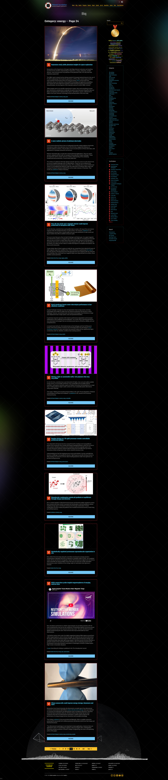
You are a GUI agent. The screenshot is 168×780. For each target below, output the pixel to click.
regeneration (112, 59)
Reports (89, 5)
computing (111, 113)
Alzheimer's (115, 40)
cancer (113, 47)
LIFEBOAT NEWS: (78, 763)
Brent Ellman (114, 209)
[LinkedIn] (117, 775)
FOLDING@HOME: (95, 767)
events (110, 141)
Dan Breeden (114, 173)
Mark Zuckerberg (113, 83)
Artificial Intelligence (113, 42)
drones (110, 127)
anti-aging (119, 40)
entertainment (112, 137)
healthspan (117, 50)
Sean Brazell (114, 206)
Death (121, 47)
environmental (112, 139)
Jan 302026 (49, 498)
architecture (111, 88)
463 (83, 749)
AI (112, 40)
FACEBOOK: (60, 763)
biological (111, 99)
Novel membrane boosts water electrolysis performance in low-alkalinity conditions (71, 305)
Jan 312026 (49, 305)
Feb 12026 (49, 224)
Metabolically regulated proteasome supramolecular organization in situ (73, 552)
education (111, 129)
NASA (118, 56)
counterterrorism (113, 116)
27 (79, 749)
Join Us (101, 5)
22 (65, 749)
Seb (112, 211)
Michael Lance (114, 213)
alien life (111, 86)
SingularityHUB (112, 240)
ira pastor (111, 54)
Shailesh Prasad (115, 174)
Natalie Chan (114, 204)
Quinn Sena (113, 171)
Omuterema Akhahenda (113, 189)
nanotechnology (69, 734)
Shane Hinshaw (114, 200)
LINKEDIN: (93, 763)
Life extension (118, 54)
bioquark (113, 44)
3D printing (111, 72)
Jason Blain (113, 215)
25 (74, 749)
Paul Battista (52, 512)
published (55, 169)
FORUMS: (93, 769)
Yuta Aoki (113, 195)
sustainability (68, 398)
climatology (111, 110)
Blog (77, 5)
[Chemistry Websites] (115, 31)
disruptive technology (114, 124)
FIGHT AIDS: (61, 767)
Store (115, 5)
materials (63, 334)
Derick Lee (113, 197)
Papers (93, 5)
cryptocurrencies (113, 118)
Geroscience (112, 232)
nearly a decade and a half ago (75, 710)
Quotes (111, 5)
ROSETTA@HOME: (62, 769)
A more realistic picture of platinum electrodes (66, 141)
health (112, 51)
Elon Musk (111, 79)
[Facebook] (112, 775)
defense (111, 122)
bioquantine (118, 42)
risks (118, 59)
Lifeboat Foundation (53, 775)
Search (121, 23)
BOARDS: (109, 765)
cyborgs (111, 121)
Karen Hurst (113, 182)
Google (109, 50)
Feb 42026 (49, 65)
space (67, 97)
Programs (85, 5)
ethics (110, 140)
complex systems (113, 111)
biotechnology (112, 45)
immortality (114, 52)
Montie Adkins (114, 216)
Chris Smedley (114, 220)
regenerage (118, 57)
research (116, 59)
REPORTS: (76, 767)
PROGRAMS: (110, 767)
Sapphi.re (65, 775)
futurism (121, 48)
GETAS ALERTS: (110, 763)
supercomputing (66, 652)
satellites (66, 258)
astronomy (111, 91)
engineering (111, 136)
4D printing (111, 73)
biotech (118, 44)
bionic (110, 101)
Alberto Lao (113, 199)
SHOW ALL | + (111, 222)
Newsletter (106, 5)
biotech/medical (113, 103)
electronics (111, 131)
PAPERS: (76, 769)
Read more (70, 101)
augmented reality (113, 92)
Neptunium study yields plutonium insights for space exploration (72, 64)
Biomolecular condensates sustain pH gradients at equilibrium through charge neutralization (71, 498)
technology (119, 61)
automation (111, 94)
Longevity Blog (112, 233)
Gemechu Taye (114, 178)
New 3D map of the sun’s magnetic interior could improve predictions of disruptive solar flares (69, 225)
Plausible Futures (113, 238)
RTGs (78, 80)
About (73, 5)
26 (76, 749)
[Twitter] (114, 775)
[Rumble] (122, 775)
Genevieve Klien (114, 164)
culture (120, 47)
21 (63, 749)
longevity (114, 56)
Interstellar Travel (120, 52)
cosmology (111, 114)
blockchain (120, 45)
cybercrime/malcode (114, 120)
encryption (111, 133)
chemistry (61, 97)
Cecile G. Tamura (115, 193)
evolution (111, 143)
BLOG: (76, 765)
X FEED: (60, 765)
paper (49, 648)
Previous (54, 749)
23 (68, 749)
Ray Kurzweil (112, 77)
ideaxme (109, 52)
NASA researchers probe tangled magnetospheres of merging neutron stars (70, 583)
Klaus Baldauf (114, 191)
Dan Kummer (114, 187)
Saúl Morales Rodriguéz (54, 97)
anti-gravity (111, 87)
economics (111, 128)
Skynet (110, 81)
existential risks (111, 48)
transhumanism (113, 62)
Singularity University (114, 80)
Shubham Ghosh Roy (54, 258)
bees (110, 95)
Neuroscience (121, 56)
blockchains (112, 106)
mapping (62, 258)
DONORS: (93, 765)
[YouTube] (120, 775)
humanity (122, 50)
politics (111, 57)
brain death (110, 47)
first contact (112, 148)
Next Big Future (112, 237)
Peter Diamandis (113, 75)
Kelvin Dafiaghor (115, 180)
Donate (97, 5)
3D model (89, 250)
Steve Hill (113, 208)
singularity (120, 59)
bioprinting (111, 102)
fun (110, 151)
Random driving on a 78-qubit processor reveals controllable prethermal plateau (70, 439)
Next (89, 749)
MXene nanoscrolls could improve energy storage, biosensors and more (72, 704)
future (118, 48)
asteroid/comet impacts (114, 90)
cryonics (111, 117)
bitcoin (116, 45)
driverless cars (112, 125)
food (110, 150)
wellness (118, 62)
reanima (113, 57)
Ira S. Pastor (114, 218)
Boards (80, 5)
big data (111, 96)
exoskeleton (112, 146)
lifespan (110, 56)
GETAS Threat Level (49, 766)
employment (112, 132)
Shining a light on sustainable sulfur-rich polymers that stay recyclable (70, 378)
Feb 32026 (49, 141)
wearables (73, 734)
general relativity (113, 154)
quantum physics (65, 462)
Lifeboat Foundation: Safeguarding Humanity (56, 5)
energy (64, 97)
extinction (115, 48)
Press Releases (120, 5)
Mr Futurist (111, 235)
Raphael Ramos (114, 202)
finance (110, 147)
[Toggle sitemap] (119, 2)
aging (109, 40)
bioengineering (112, 98)
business (111, 107)
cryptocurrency (117, 47)
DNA (110, 76)
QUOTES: (109, 769)
